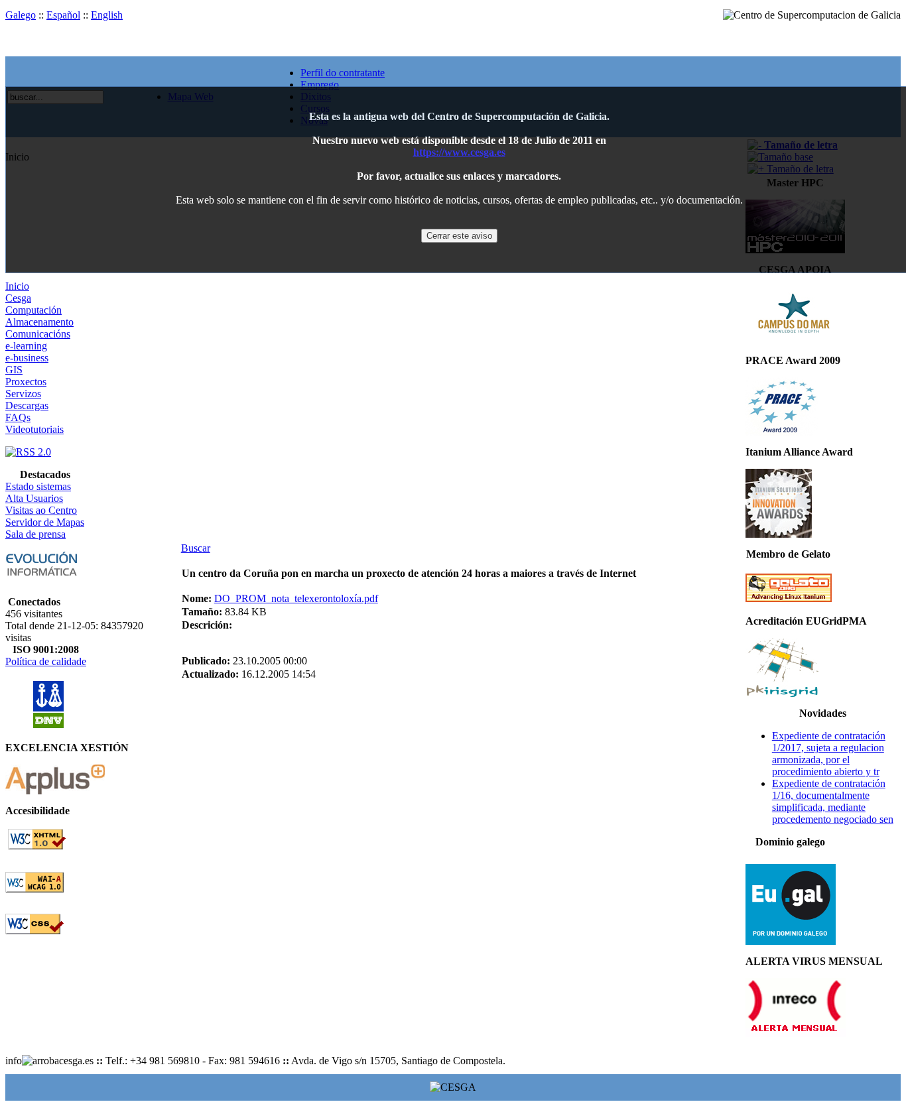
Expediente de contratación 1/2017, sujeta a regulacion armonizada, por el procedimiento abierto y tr (828, 753)
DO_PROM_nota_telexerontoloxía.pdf (296, 598)
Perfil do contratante (342, 72)
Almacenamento (39, 322)
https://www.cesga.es (459, 152)
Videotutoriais (34, 429)
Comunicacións (37, 333)
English (107, 15)
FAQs (18, 417)
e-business (26, 357)
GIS (14, 369)
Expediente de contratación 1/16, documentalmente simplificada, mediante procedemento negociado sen (832, 801)
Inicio (17, 286)
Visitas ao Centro (41, 510)
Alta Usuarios (34, 498)
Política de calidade (45, 661)
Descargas (26, 405)
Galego (20, 15)
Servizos (23, 393)
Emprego (319, 84)
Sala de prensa (35, 534)
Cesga (18, 298)
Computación (33, 310)
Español (63, 15)
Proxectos (25, 381)
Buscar (195, 548)
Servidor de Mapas (44, 522)
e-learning (26, 345)
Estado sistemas (38, 486)
